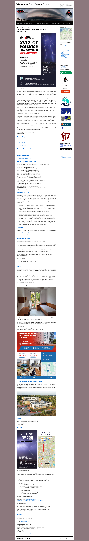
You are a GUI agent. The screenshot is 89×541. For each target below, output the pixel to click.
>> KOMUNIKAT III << (22, 145)
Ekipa (70, 23)
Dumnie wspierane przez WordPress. (66, 538)
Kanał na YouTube (63, 67)
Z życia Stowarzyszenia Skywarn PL (66, 157)
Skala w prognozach (45, 23)
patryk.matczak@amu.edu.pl (25, 533)
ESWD (67, 23)
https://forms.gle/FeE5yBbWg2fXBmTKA (25, 232)
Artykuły (62, 153)
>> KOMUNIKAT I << (21, 139)
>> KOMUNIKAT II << (22, 142)
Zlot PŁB (62, 23)
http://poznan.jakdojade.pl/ (31, 499)
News (61, 155)
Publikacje (39, 23)
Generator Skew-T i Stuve (64, 57)
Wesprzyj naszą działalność (64, 45)
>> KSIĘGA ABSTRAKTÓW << (24, 158)
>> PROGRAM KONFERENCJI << (24, 151)
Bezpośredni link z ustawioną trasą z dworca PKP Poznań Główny (30, 500)
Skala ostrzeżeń (53, 23)
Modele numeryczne (63, 60)
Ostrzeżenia (26, 23)
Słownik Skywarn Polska (64, 46)
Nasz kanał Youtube (63, 63)
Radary (58, 23)
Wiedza (35, 23)
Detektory (62, 59)
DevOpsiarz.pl (63, 66)
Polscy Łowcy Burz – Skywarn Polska (32, 4)
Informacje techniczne (64, 154)
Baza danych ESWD (63, 56)
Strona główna (19, 23)
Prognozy (30, 23)
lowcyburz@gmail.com (24, 521)
